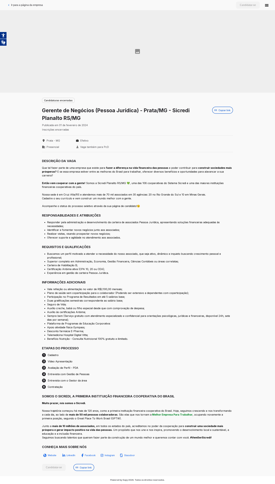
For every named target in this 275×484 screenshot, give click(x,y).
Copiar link (224, 110)
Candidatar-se (248, 5)
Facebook (90, 455)
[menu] (267, 5)
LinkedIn (71, 455)
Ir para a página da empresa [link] (27, 5)
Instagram (110, 455)
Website (52, 455)
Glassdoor (129, 455)
